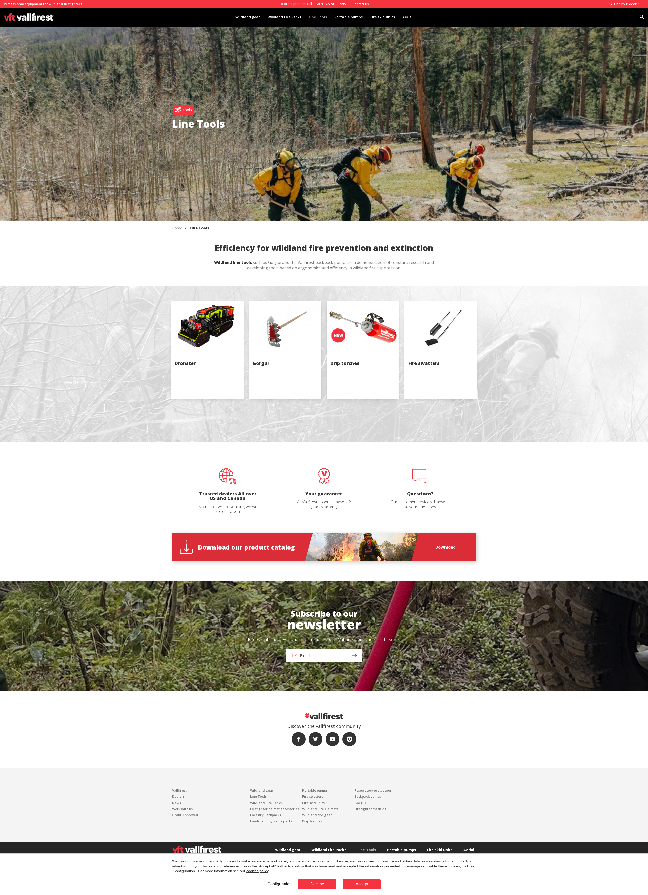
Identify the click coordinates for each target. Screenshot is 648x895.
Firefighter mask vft (370, 809)
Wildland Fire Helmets (320, 809)
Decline (317, 884)
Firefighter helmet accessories (274, 809)
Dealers (178, 796)
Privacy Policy (308, 521)
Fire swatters (424, 363)
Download (445, 547)
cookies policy (257, 871)
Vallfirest (179, 790)
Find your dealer (626, 4)
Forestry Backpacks (265, 815)
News (176, 803)
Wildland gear (247, 17)
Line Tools (318, 17)
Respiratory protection (372, 790)
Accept (362, 884)
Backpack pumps (367, 796)
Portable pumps (348, 17)
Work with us (182, 809)
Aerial (407, 17)
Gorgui (261, 363)
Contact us (361, 4)
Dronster (185, 363)
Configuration (279, 884)
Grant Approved (185, 815)
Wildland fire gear (317, 815)
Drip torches (344, 363)
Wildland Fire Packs (284, 17)
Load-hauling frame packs (271, 821)
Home (177, 228)
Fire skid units (382, 17)
